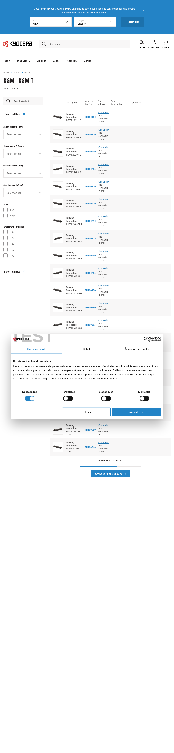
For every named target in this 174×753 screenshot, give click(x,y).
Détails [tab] (87, 348)
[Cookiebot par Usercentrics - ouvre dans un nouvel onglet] (146, 339)
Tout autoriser (136, 412)
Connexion (103, 112)
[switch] (68, 398)
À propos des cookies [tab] (138, 348)
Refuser (86, 412)
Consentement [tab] (36, 348)
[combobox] (51, 22)
